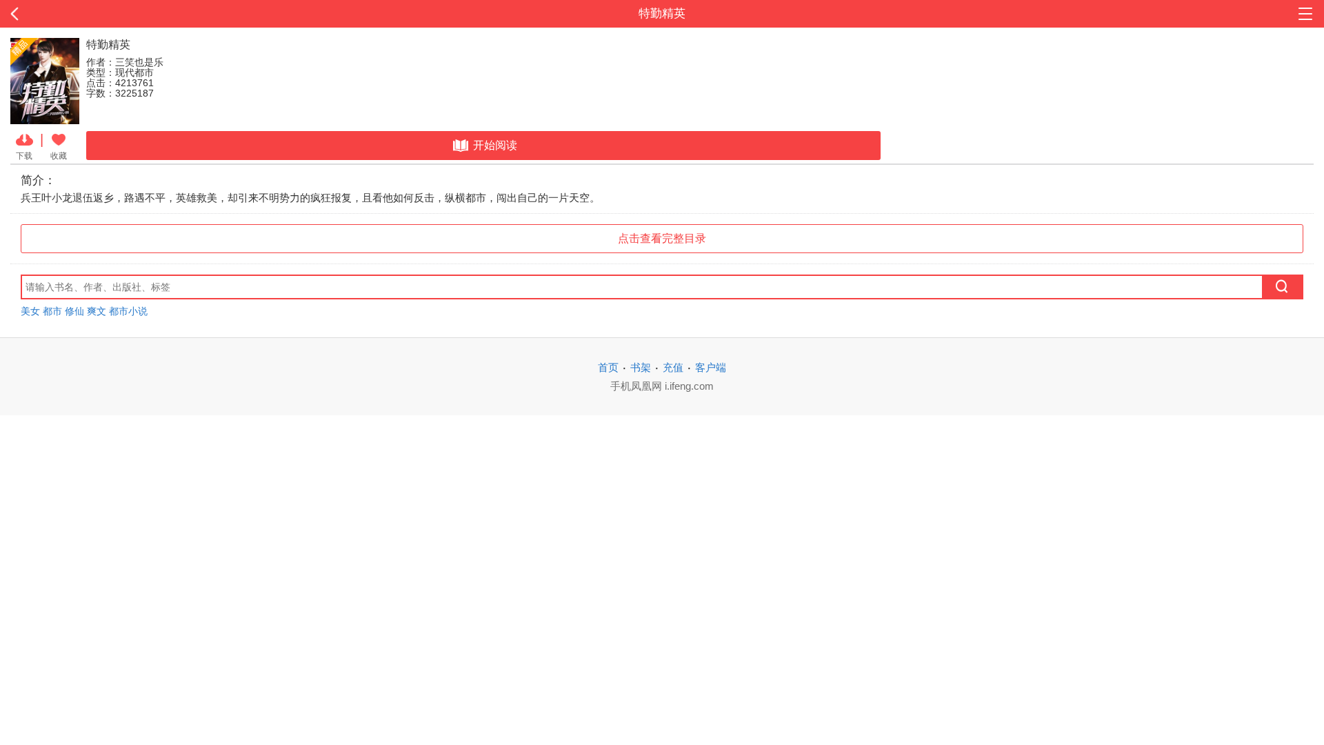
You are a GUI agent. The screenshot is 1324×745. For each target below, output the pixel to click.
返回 (132, 14)
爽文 (96, 311)
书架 (640, 367)
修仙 (74, 311)
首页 (608, 367)
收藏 (58, 155)
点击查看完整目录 (662, 238)
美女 (30, 311)
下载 (24, 155)
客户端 (710, 367)
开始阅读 (495, 145)
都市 (52, 311)
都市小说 (128, 311)
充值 (673, 367)
